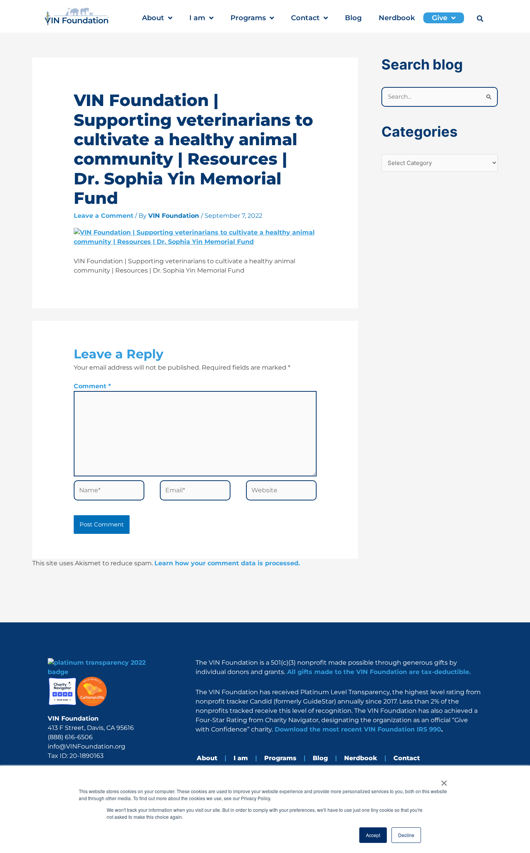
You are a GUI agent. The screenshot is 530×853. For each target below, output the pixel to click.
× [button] (444, 780)
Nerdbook (397, 18)
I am (197, 18)
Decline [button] (406, 835)
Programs (248, 18)
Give (439, 18)
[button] (480, 18)
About (153, 18)
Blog (353, 18)
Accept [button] (373, 835)
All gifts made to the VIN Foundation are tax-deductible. (378, 672)
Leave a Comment (103, 215)
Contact (305, 18)
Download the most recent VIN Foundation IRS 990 (357, 729)
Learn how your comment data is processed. (227, 563)
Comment (92, 386)
